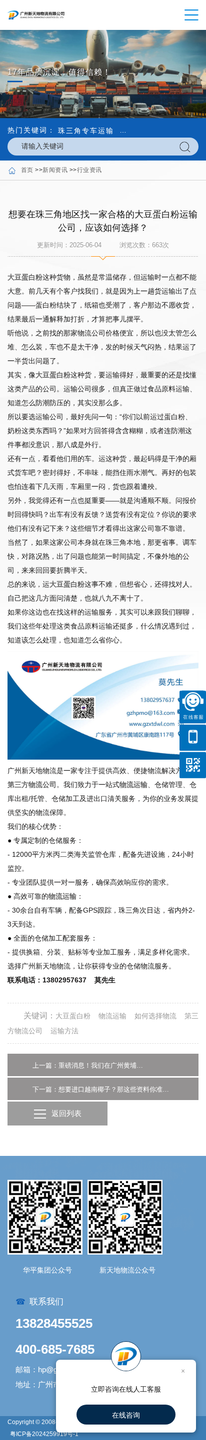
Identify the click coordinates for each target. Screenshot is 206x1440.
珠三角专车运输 (86, 131)
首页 (27, 169)
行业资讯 (89, 169)
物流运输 (134, 785)
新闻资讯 (55, 169)
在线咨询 (126, 1415)
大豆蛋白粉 (25, 277)
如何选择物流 (155, 1016)
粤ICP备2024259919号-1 (44, 1434)
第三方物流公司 (32, 785)
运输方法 (64, 1031)
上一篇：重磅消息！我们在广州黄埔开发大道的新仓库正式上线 (88, 1065)
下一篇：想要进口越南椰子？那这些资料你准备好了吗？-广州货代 (103, 1089)
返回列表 (67, 1113)
